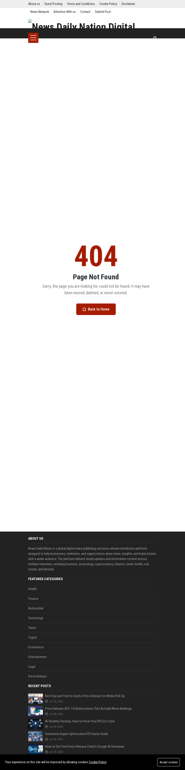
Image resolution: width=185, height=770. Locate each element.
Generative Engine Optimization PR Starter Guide (76, 734)
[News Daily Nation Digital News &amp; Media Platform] (92, 26)
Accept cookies (169, 762)
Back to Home (98, 309)
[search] (155, 38)
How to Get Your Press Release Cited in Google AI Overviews (85, 746)
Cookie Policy (97, 762)
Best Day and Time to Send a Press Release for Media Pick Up (85, 696)
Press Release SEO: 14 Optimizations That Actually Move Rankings (88, 709)
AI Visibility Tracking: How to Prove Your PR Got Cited (79, 721)
